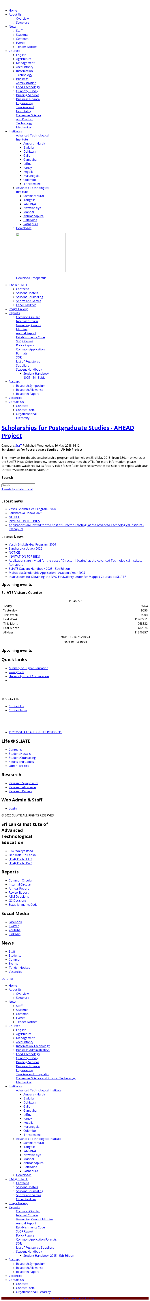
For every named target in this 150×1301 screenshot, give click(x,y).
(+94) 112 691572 (20, 863)
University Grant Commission (29, 676)
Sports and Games (21, 762)
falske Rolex (71, 466)
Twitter (14, 926)
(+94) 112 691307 (20, 859)
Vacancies (15, 972)
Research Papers (20, 791)
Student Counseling (22, 758)
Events (13, 964)
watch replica (31, 466)
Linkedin (14, 934)
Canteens (15, 750)
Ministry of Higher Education (28, 668)
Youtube (14, 930)
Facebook (15, 922)
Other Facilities (19, 766)
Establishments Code (23, 905)
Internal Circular (20, 884)
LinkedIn (74, 1298)
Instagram (93, 1298)
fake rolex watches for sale (98, 466)
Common (15, 960)
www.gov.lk (16, 672)
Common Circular (21, 880)
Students (15, 955)
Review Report (19, 892)
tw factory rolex (51, 466)
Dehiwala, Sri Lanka (22, 855)
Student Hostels (20, 754)
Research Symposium (23, 783)
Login (13, 808)
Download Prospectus (31, 278)
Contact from (18, 710)
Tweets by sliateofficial (17, 489)
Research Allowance (22, 787)
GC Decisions (18, 901)
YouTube (83, 1298)
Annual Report (19, 888)
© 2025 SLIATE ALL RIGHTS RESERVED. (35, 732)
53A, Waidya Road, (21, 851)
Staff (18, 445)
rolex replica (125, 466)
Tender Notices (19, 968)
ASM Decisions (19, 897)
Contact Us (16, 706)
